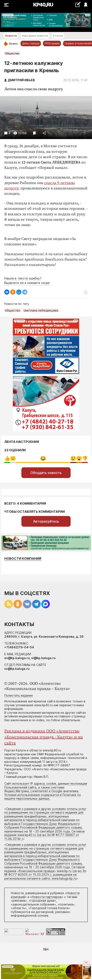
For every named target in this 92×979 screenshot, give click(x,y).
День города (30, 43)
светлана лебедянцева (41, 310)
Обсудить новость (46, 473)
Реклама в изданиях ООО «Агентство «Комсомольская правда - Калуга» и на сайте (43, 737)
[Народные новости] (77, 4)
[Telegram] (24, 292)
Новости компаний (22, 558)
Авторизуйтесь (46, 521)
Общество (12, 53)
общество (12, 310)
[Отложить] (34, 133)
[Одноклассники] (12, 292)
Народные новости (35, 35)
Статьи (58, 35)
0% (7, 458)
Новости (11, 35)
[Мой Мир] (18, 292)
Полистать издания (18, 695)
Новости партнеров (47, 897)
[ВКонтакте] (6, 292)
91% (43, 458)
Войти (85, 5)
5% (13, 458)
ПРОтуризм (52, 43)
